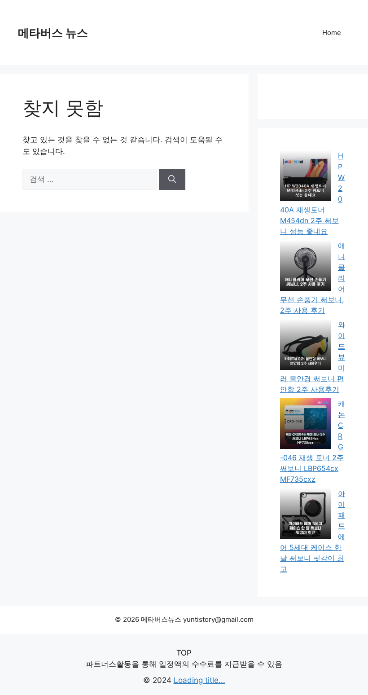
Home (331, 32)
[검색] (172, 179)
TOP (184, 652)
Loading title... (199, 680)
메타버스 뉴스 (53, 33)
